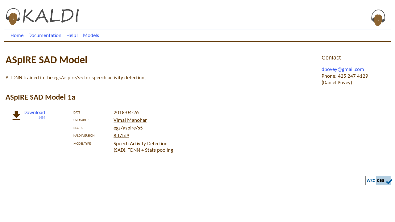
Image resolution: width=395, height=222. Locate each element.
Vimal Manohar (130, 120)
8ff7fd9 (121, 135)
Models (91, 35)
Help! (72, 35)
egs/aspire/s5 (128, 128)
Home (16, 35)
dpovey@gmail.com (343, 69)
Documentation (44, 35)
